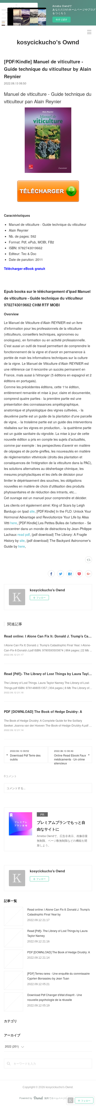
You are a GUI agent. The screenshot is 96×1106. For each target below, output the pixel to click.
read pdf (23, 534)
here (13, 523)
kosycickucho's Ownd (48, 42)
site (32, 511)
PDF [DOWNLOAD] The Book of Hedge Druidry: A (43, 711)
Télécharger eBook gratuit (24, 268)
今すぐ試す (61, 19)
